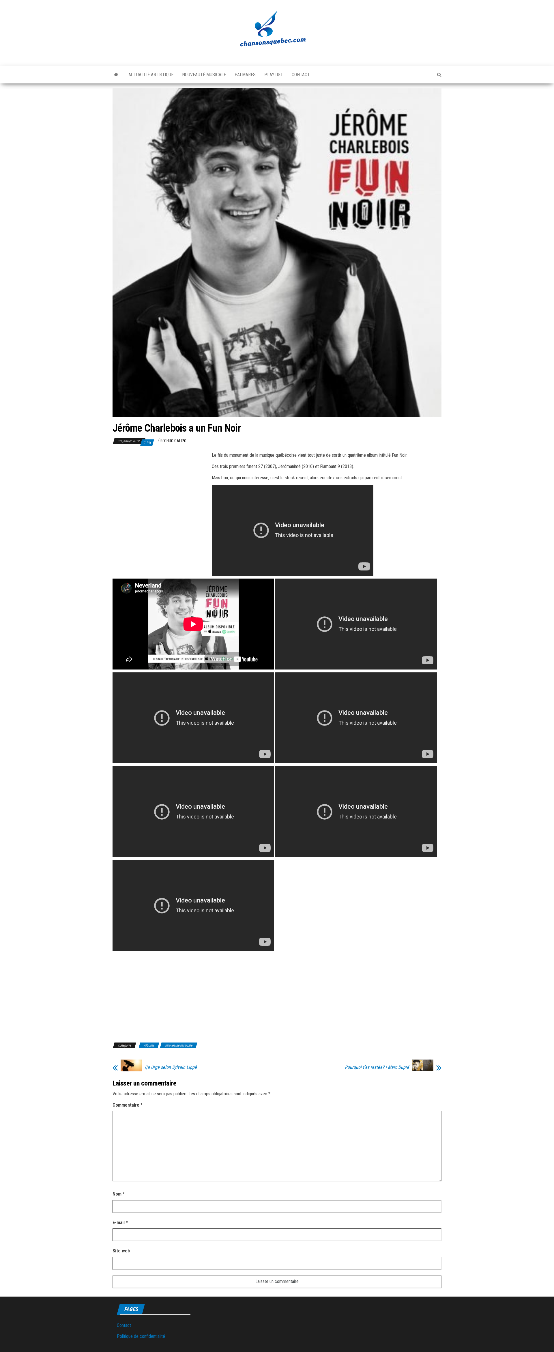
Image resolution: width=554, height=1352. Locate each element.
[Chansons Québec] (116, 74)
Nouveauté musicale (204, 74)
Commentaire (128, 1105)
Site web (121, 1251)
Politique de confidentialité (141, 1336)
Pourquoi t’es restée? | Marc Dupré (377, 1067)
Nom (119, 1194)
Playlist (273, 74)
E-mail (120, 1222)
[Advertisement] (161, 494)
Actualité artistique (150, 74)
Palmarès (245, 74)
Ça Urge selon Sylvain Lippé (171, 1067)
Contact (301, 74)
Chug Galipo (175, 441)
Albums (149, 1045)
